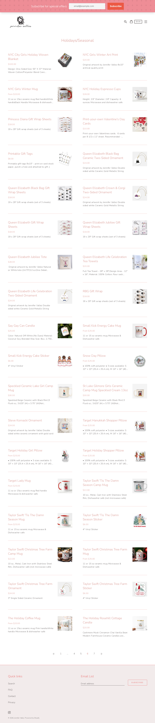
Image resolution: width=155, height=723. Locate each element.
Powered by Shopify (32, 718)
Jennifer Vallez (19, 718)
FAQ (10, 689)
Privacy (11, 702)
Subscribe (137, 682)
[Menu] (146, 22)
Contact (12, 696)
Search (11, 683)
